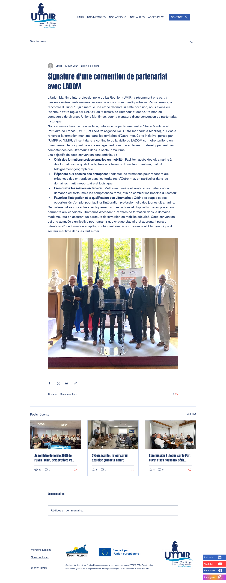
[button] (191, 41)
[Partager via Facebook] (49, 383)
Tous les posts (38, 41)
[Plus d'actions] (176, 66)
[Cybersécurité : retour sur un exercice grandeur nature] (113, 434)
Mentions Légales (41, 549)
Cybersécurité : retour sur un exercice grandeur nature (110, 458)
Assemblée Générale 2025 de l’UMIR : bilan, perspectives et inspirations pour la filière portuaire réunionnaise (53, 458)
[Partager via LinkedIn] (66, 383)
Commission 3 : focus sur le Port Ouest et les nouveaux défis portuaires (169, 458)
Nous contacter (40, 557)
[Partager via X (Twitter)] (58, 383)
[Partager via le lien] (75, 383)
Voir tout (191, 413)
